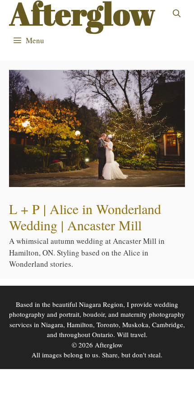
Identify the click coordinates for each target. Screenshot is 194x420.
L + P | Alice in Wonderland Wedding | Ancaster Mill (85, 217)
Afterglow (82, 13)
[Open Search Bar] (176, 13)
